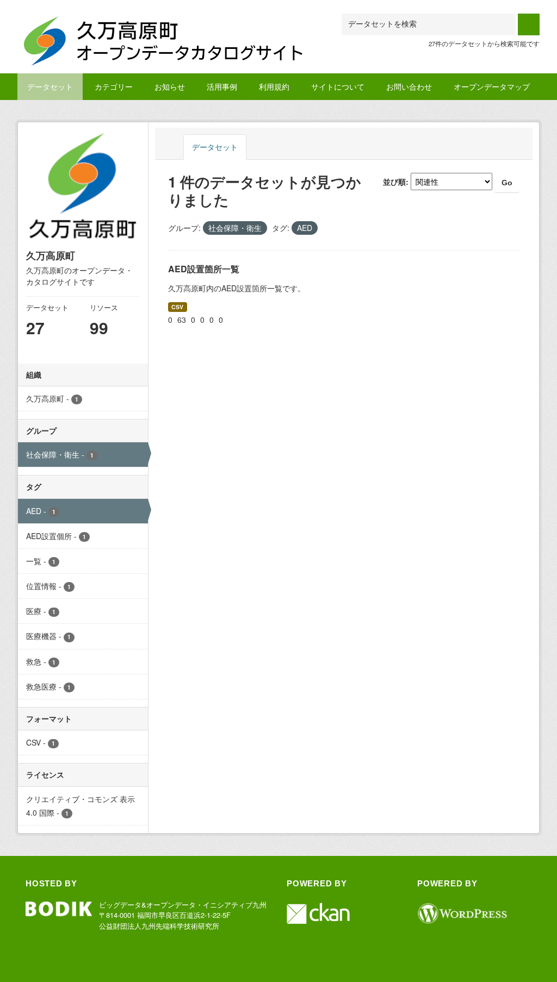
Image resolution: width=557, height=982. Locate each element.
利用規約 (274, 86)
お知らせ (169, 86)
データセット (50, 86)
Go (507, 182)
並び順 (394, 181)
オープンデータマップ (492, 86)
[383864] (167, 26)
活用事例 (222, 86)
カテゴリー (114, 86)
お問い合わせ (409, 86)
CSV (177, 307)
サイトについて (337, 86)
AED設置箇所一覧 (203, 268)
